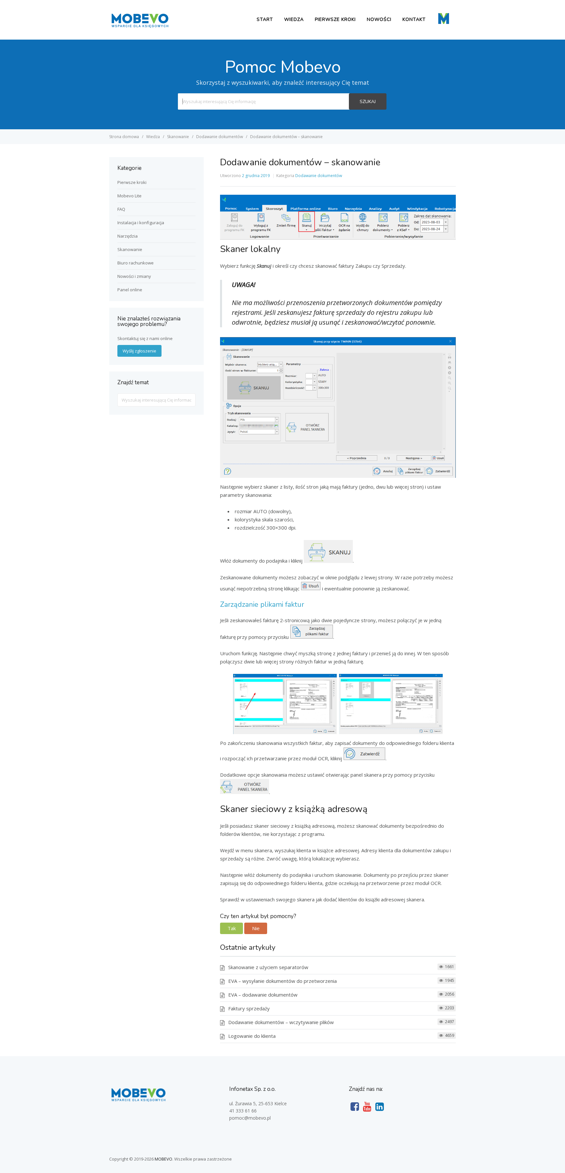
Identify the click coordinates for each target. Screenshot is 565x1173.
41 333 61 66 (243, 1111)
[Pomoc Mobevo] (139, 27)
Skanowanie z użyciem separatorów (268, 967)
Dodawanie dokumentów (318, 175)
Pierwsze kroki (335, 19)
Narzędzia (127, 236)
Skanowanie (129, 249)
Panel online (129, 290)
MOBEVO (163, 1159)
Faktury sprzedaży (249, 1008)
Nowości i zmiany (134, 276)
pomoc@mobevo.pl (250, 1118)
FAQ (121, 209)
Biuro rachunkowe (135, 263)
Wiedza (294, 19)
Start (265, 19)
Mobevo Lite (129, 196)
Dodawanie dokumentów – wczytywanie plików (281, 1022)
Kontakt (414, 19)
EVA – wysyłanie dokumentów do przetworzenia (282, 981)
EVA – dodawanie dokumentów (263, 994)
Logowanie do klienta (252, 1036)
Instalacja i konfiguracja (140, 223)
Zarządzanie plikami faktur (262, 604)
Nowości (379, 19)
